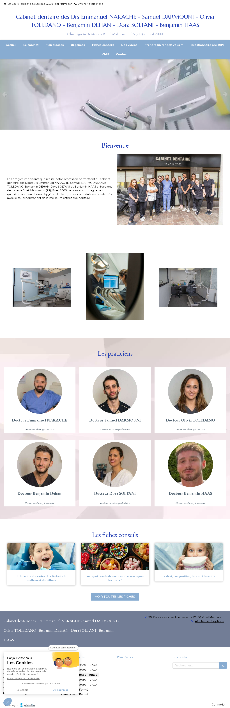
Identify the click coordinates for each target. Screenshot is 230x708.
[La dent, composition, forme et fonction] (189, 556)
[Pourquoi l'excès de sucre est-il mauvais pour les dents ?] (115, 556)
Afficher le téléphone (90, 4)
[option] (115, 94)
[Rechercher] (223, 665)
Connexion (219, 704)
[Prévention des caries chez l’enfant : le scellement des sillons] (41, 556)
